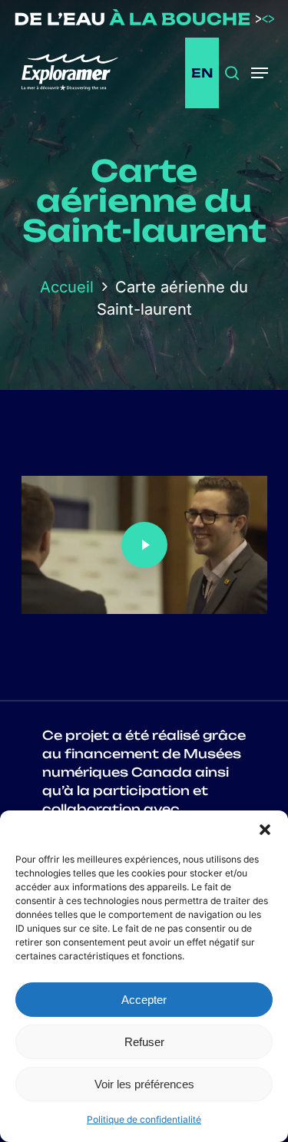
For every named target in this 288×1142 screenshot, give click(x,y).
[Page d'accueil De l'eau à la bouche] (144, 20)
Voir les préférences (144, 1084)
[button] (265, 829)
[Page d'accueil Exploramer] (79, 73)
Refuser (144, 1041)
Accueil (67, 287)
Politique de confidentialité (144, 1119)
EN (202, 73)
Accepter (144, 999)
